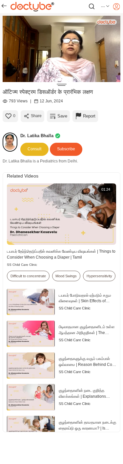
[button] (105, 6)
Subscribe (66, 149)
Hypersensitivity (99, 276)
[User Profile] (116, 6)
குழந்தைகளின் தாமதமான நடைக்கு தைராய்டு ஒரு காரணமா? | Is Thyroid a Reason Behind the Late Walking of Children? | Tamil (87, 426)
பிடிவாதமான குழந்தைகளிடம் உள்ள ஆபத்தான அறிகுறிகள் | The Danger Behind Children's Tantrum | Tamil (87, 330)
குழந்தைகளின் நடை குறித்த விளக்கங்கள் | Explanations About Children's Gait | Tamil (84, 394)
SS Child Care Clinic (22, 264)
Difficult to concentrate (28, 276)
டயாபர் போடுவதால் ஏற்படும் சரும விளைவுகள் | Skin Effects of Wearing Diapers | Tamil (85, 299)
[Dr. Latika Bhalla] (11, 142)
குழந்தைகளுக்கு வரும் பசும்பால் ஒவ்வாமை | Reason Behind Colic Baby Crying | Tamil (87, 362)
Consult (34, 149)
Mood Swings (66, 276)
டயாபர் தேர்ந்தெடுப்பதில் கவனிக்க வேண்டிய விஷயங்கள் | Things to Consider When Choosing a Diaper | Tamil (61, 254)
